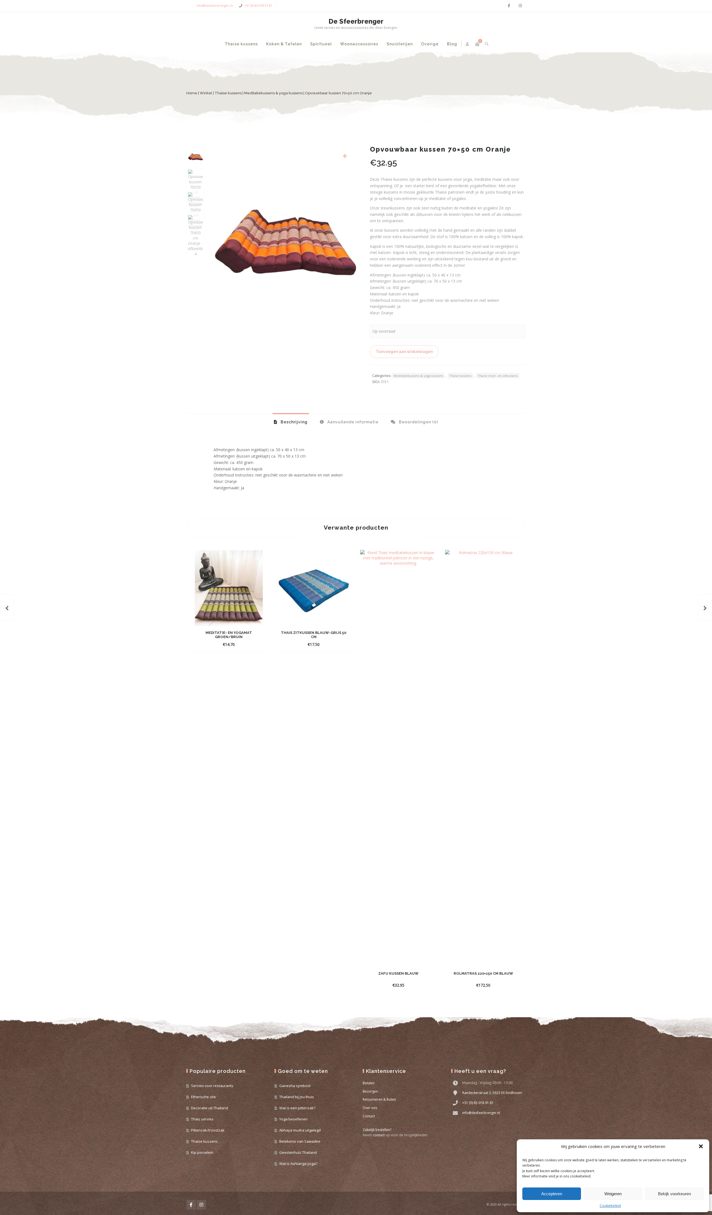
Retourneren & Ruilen (379, 1099)
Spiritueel (321, 44)
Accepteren (551, 1193)
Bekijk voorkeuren (674, 1193)
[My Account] (468, 44)
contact (379, 1135)
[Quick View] (257, 644)
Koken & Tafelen (284, 44)
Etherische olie (203, 1096)
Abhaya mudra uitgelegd (300, 1130)
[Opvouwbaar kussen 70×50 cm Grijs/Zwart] (705, 607)
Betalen (369, 1083)
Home (191, 93)
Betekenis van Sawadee (299, 1141)
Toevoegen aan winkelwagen (404, 351)
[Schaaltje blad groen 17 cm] (7, 607)
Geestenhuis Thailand (298, 1152)
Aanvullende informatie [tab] (352, 422)
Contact (369, 1116)
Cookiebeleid (610, 1205)
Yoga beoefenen (293, 1119)
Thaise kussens (241, 44)
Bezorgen (370, 1091)
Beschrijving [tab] (294, 422)
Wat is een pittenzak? (297, 1107)
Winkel (206, 93)
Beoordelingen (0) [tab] (418, 422)
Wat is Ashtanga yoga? (298, 1163)
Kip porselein (202, 1152)
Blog (452, 44)
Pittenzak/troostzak (207, 1130)
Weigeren (613, 1193)
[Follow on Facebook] (509, 5)
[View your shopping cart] (477, 44)
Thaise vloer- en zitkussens (498, 376)
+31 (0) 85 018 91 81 (258, 5)
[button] (701, 1146)
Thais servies (202, 1119)
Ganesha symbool (294, 1085)
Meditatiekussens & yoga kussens (273, 93)
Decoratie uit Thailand (209, 1107)
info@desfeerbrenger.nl (214, 5)
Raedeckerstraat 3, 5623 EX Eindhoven (492, 1092)
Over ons (370, 1107)
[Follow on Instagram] (520, 5)
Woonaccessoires (359, 44)
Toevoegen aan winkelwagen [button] (224, 644)
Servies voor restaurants (212, 1085)
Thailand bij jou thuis (296, 1096)
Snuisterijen (400, 44)
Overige (430, 44)
